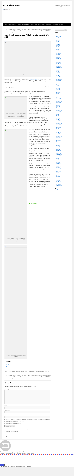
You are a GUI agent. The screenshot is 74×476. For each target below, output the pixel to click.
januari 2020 (58, 62)
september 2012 (59, 154)
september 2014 (59, 125)
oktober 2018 (58, 80)
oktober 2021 (58, 53)
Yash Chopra (31, 372)
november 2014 (59, 123)
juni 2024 (57, 41)
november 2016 (59, 101)
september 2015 (59, 113)
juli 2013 (57, 141)
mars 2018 (58, 88)
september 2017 (59, 90)
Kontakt (61, 24)
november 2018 (59, 79)
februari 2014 (58, 132)
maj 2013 (57, 144)
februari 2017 (58, 98)
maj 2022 (57, 50)
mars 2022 (58, 52)
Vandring (30, 371)
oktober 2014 (58, 124)
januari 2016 (58, 109)
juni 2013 (57, 142)
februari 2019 (58, 75)
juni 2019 (57, 70)
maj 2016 (57, 103)
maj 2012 (57, 159)
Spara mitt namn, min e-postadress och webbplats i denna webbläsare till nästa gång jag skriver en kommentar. (28, 419)
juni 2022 (57, 49)
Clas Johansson (18, 38)
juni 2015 (57, 114)
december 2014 (58, 122)
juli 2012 (57, 157)
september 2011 (59, 170)
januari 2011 (58, 180)
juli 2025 (57, 37)
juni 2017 (57, 93)
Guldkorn (19, 24)
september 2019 (59, 67)
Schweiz (26, 371)
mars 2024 (58, 42)
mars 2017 (58, 97)
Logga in (57, 189)
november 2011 (59, 167)
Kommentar (7, 389)
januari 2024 (58, 45)
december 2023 (58, 46)
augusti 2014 (58, 127)
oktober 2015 (58, 111)
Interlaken (20, 372)
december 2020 (58, 58)
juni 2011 (57, 173)
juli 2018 (57, 84)
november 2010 (59, 183)
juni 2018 (57, 85)
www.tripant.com (11, 4)
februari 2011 (58, 179)
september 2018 (59, 81)
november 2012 (59, 151)
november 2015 (59, 110)
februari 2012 (58, 163)
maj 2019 (57, 71)
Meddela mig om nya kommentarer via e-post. (15, 421)
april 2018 (58, 87)
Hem (6, 24)
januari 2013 (58, 149)
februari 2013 (58, 148)
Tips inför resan (33, 24)
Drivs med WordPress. (60, 436)
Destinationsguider (12, 24)
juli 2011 (57, 172)
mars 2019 (58, 74)
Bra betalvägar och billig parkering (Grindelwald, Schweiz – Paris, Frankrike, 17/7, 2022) (39, 30)
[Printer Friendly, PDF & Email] (33, 204)
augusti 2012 (58, 155)
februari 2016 (58, 107)
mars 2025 (58, 40)
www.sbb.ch (30, 125)
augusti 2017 (58, 92)
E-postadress (7, 410)
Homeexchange (25, 24)
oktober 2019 (58, 66)
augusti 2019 (58, 68)
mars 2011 (58, 177)
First (48, 371)
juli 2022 (57, 48)
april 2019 (58, 72)
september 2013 (59, 138)
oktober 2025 (58, 33)
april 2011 (58, 176)
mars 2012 (58, 162)
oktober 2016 (58, 102)
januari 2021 (58, 57)
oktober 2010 (58, 184)
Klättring (22, 371)
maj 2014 (57, 128)
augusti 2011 (58, 171)
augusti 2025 (58, 36)
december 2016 (58, 100)
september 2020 (59, 61)
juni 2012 (57, 158)
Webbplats (6, 414)
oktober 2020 (58, 59)
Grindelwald (6, 372)
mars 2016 (58, 106)
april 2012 (58, 161)
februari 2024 (58, 44)
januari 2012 (58, 164)
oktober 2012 (58, 153)
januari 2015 (58, 120)
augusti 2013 (58, 140)
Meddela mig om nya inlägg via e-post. (13, 423)
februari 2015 (58, 119)
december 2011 (58, 166)
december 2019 (58, 63)
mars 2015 (58, 118)
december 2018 (58, 77)
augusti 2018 (58, 83)
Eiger (46, 371)
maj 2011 (57, 175)
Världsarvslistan (41, 24)
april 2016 (58, 105)
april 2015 (58, 116)
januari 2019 (58, 76)
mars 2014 (58, 131)
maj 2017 (57, 94)
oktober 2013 (58, 137)
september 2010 (59, 185)
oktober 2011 (58, 168)
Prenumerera (55, 24)
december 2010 (58, 181)
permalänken (40, 372)
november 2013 (59, 136)
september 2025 (59, 35)
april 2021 (58, 54)
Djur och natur (18, 371)
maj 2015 (57, 115)
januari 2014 (58, 133)
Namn (5, 405)
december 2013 (58, 135)
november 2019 (59, 65)
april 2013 (58, 145)
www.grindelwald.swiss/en (34, 79)
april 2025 (58, 39)
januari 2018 (58, 89)
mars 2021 (58, 55)
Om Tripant (48, 24)
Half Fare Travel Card (14, 372)
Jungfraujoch (25, 372)
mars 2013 (58, 146)
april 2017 (58, 96)
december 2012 (58, 150)
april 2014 (58, 129)
